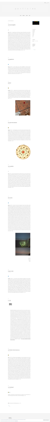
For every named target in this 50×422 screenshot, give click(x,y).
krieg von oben (10, 271)
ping (29, 15)
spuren (27, 15)
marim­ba (9, 278)
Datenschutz (10, 418)
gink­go (9, 205)
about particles (34, 29)
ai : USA (9, 300)
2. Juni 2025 (9, 60)
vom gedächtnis (11, 59)
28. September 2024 (9, 388)
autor (20, 15)
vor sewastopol (11, 387)
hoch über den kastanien (12, 122)
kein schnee (10, 197)
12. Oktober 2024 (9, 301)
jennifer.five (33, 31)
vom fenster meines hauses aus (14, 350)
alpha (8, 357)
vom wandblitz (11, 166)
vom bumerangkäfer (12, 24)
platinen (9, 82)
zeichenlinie (33, 30)
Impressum (10, 417)
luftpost (24, 15)
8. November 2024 (9, 272)
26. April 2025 (9, 167)
